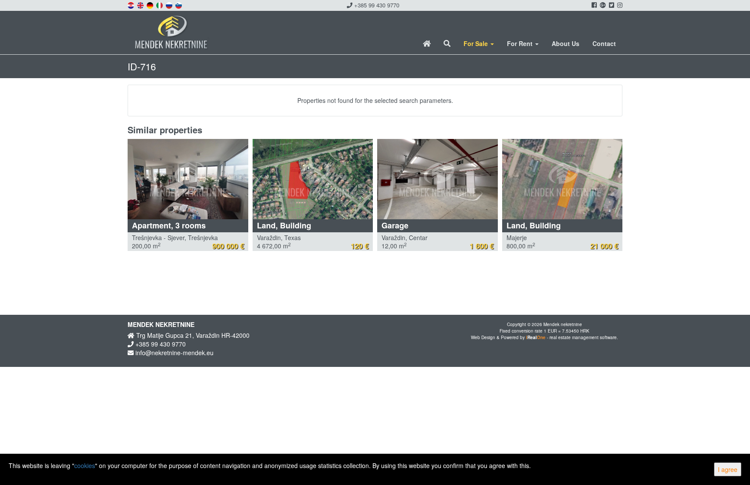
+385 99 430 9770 (375, 5)
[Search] (447, 43)
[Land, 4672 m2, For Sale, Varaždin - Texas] (313, 179)
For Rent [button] (520, 43)
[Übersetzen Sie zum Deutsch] (151, 4)
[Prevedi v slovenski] (179, 4)
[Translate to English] (141, 4)
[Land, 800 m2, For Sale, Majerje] (562, 179)
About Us (565, 43)
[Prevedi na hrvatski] (131, 4)
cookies (84, 465)
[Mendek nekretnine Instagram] (619, 4)
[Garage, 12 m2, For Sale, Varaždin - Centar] (437, 179)
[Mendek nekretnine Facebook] (593, 4)
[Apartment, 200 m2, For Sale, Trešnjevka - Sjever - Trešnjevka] (188, 179)
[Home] (426, 43)
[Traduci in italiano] (160, 4)
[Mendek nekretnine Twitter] (611, 4)
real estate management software (583, 337)
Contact (604, 43)
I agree (727, 469)
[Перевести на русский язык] (170, 4)
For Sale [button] (477, 43)
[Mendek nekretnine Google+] (602, 4)
